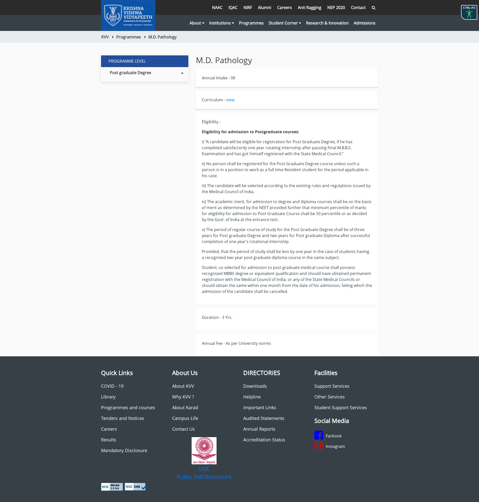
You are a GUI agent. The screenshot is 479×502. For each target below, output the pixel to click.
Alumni (264, 7)
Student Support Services (340, 407)
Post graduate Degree (130, 72)
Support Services (332, 386)
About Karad (185, 407)
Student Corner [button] (284, 23)
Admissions (364, 23)
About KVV (183, 386)
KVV (105, 37)
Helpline (252, 397)
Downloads (255, 386)
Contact (358, 7)
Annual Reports (259, 429)
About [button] (196, 23)
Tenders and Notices (122, 418)
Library (108, 397)
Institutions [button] (220, 23)
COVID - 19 (112, 386)
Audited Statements (263, 418)
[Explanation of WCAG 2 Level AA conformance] (112, 486)
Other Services (329, 397)
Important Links (259, 407)
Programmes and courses (128, 407)
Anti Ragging (309, 7)
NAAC (217, 7)
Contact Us (183, 429)
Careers (284, 7)
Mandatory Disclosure (124, 450)
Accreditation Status (264, 440)
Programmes (251, 23)
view (230, 100)
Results (108, 440)
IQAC (233, 7)
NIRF (247, 7)
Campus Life (185, 418)
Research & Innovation (327, 23)
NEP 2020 (336, 7)
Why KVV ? (183, 397)
